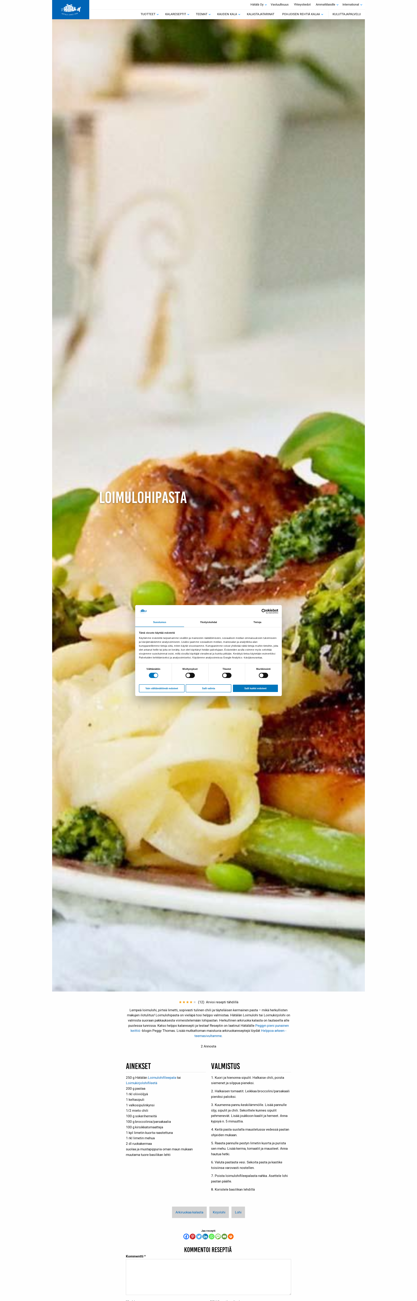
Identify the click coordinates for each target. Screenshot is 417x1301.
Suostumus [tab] (159, 622)
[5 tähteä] (194, 1002)
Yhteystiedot (302, 4)
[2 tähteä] (184, 1002)
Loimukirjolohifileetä (141, 1083)
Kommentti (136, 1256)
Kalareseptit (175, 14)
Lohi (238, 1212)
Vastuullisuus (280, 4)
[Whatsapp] (212, 1236)
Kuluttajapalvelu (346, 14)
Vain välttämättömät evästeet (161, 688)
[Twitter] (199, 1236)
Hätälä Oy (257, 4)
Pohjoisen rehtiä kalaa (301, 14)
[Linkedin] (205, 1236)
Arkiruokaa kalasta (189, 1212)
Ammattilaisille (325, 4)
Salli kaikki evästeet (255, 688)
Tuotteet (148, 14)
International (350, 4)
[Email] (224, 1236)
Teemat (201, 14)
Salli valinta (208, 688)
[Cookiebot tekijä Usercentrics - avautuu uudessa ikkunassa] (264, 611)
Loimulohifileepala (162, 1077)
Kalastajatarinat (260, 14)
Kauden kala (227, 14)
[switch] (190, 675)
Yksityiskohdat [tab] (208, 622)
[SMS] (218, 1236)
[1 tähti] (180, 1002)
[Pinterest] (192, 1236)
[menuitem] (258, 4)
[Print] (231, 1236)
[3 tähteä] (187, 1002)
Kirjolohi (219, 1212)
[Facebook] (186, 1236)
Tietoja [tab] (257, 622)
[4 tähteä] (191, 1002)
